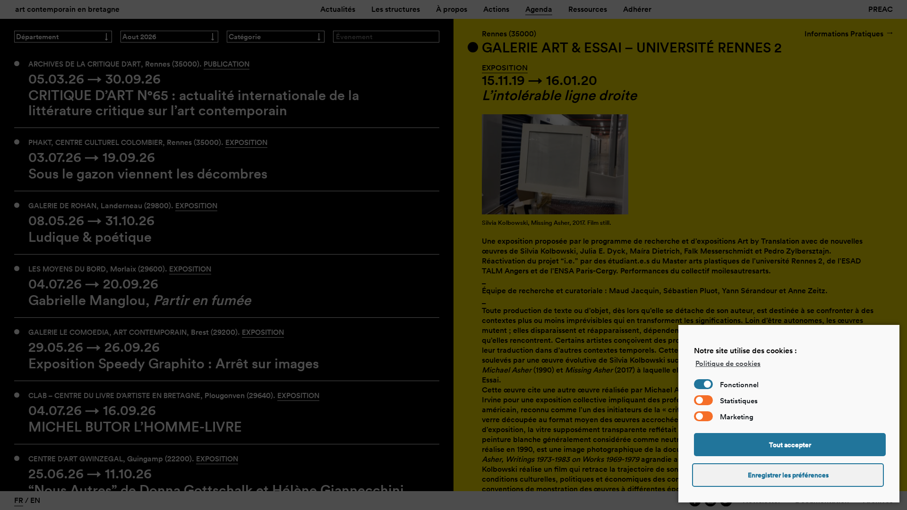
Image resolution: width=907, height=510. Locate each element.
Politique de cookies (728, 363)
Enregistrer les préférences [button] (788, 475)
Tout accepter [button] (790, 445)
